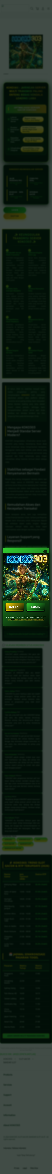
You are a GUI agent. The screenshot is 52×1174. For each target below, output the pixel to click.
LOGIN (35, 606)
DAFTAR (14, 606)
